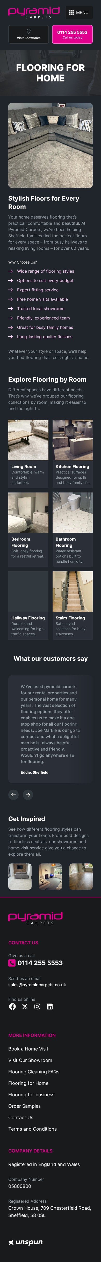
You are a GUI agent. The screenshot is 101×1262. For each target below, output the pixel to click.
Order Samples (24, 1106)
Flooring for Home (28, 1083)
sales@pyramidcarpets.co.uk (37, 985)
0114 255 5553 (40, 963)
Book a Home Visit (28, 1048)
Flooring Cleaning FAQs (33, 1071)
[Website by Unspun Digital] (25, 1243)
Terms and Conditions (32, 1128)
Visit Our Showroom (30, 1060)
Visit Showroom (29, 38)
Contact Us (20, 1117)
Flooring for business (31, 1094)
